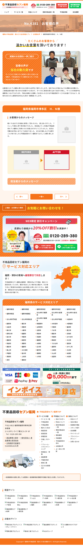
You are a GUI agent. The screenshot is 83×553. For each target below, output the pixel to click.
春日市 (24, 324)
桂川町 (24, 353)
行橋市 (54, 327)
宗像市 (24, 327)
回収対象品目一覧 (49, 12)
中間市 (24, 337)
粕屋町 (24, 334)
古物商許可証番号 (13, 443)
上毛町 (24, 356)
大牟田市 (55, 324)
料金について (32, 12)
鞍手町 (39, 350)
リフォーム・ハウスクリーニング (45, 446)
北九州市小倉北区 (72, 313)
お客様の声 (59, 446)
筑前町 (9, 343)
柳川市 (9, 330)
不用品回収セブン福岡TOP (50, 411)
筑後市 (39, 334)
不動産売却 (45, 460)
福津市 (69, 327)
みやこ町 (70, 347)
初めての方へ (60, 419)
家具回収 (44, 433)
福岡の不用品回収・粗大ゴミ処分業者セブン (39, 542)
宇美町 (54, 337)
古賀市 (39, 330)
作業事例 (59, 438)
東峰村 (24, 360)
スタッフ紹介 (74, 428)
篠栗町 (39, 340)
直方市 (69, 330)
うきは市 (55, 343)
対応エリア (74, 419)
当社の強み (74, 422)
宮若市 (69, 343)
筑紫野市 (40, 324)
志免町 (69, 334)
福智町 (24, 347)
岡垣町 (54, 340)
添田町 (9, 356)
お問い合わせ (74, 441)
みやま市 (70, 337)
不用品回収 (45, 422)
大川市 (69, 340)
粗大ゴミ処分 (45, 428)
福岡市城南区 (26, 314)
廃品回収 (44, 431)
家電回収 (44, 436)
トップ (6, 12)
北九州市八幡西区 (42, 313)
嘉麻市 (9, 340)
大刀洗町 (25, 350)
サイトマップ (74, 433)
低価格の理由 (74, 425)
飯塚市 (9, 324)
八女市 (54, 330)
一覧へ (41, 196)
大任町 (69, 356)
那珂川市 (10, 334)
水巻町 (39, 343)
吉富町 (54, 356)
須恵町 (24, 343)
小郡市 (24, 330)
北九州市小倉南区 (57, 313)
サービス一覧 (18, 12)
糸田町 (69, 353)
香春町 (39, 353)
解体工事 (44, 463)
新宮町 (24, 340)
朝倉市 (54, 334)
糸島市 (9, 327)
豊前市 (9, 347)
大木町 (69, 350)
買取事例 (59, 435)
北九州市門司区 (12, 319)
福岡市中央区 (71, 309)
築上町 (9, 350)
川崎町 (54, 350)
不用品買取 (63, 12)
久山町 (54, 353)
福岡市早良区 (56, 309)
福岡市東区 (10, 309)
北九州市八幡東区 (42, 319)
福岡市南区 (25, 309)
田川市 (9, 337)
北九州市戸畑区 (57, 319)
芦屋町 (9, 353)
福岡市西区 (10, 314)
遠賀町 (54, 347)
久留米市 (70, 319)
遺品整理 (44, 457)
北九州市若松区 (27, 319)
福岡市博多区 (41, 309)
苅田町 (39, 337)
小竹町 (39, 356)
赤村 (8, 360)
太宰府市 (40, 327)
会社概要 (76, 12)
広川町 (39, 347)
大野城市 (70, 324)
